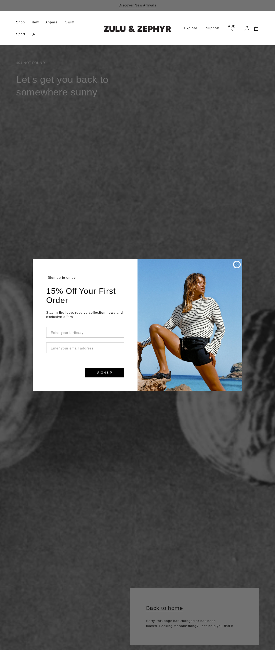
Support (212, 28)
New (35, 22)
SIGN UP (104, 373)
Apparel (52, 22)
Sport (20, 34)
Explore (190, 28)
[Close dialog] (237, 264)
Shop (20, 22)
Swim (69, 22)
